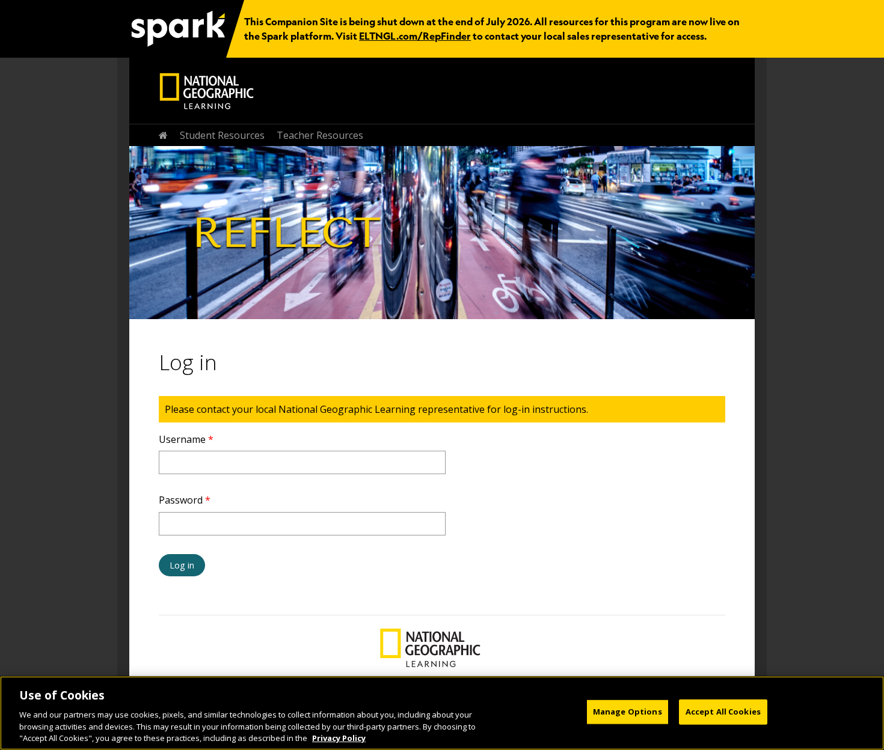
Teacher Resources (320, 135)
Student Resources (222, 135)
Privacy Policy (339, 737)
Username (186, 439)
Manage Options (627, 711)
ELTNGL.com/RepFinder (415, 36)
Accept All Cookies (723, 711)
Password (184, 500)
